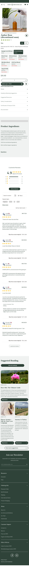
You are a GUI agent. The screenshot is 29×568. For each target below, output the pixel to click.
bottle (10, 201)
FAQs (2, 479)
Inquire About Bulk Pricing (7, 86)
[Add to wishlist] (26, 83)
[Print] (26, 35)
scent (18, 201)
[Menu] (1, 4)
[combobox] (21, 208)
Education (3, 477)
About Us (3, 510)
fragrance (5, 201)
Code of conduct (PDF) (6, 546)
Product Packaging (5, 500)
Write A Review (14, 189)
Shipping (3, 495)
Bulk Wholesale (4, 492)
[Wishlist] (25, 4)
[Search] (4, 4)
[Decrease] (3, 80)
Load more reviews (14, 346)
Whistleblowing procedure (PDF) (8, 549)
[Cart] (27, 4)
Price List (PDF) (4, 534)
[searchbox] (8, 195)
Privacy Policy (4, 559)
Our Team (3, 515)
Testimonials (4, 518)
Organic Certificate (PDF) (7, 536)
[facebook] (12, 555)
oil (14, 201)
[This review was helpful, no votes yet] (22, 234)
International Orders (5, 497)
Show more (5, 205)
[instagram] (16, 555)
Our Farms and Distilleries (7, 513)
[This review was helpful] (22, 340)
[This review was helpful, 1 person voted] (22, 317)
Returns (3, 531)
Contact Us (3, 528)
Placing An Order (5, 489)
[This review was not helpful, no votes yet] (25, 234)
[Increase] (25, 80)
